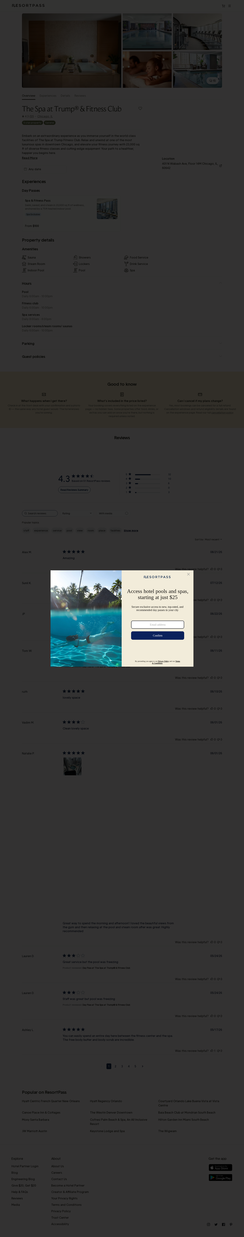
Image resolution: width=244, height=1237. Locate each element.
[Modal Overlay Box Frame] (122, 618)
